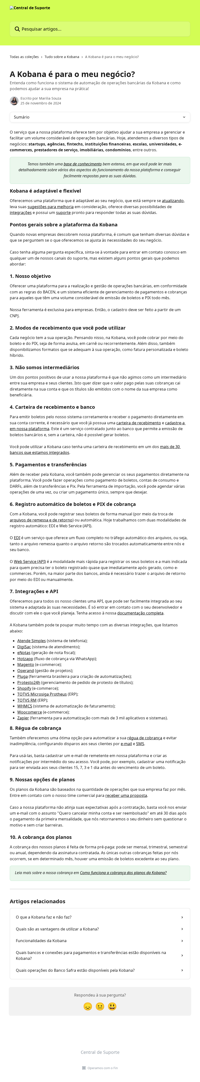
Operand (25, 670)
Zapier (23, 718)
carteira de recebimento (138, 423)
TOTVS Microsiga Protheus (42, 694)
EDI (17, 537)
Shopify (24, 688)
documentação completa (140, 613)
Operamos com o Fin (103, 1068)
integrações (21, 212)
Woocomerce (29, 712)
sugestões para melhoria (51, 206)
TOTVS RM (27, 700)
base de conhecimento (83, 164)
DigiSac (24, 646)
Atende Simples (31, 640)
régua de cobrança (144, 738)
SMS (140, 743)
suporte (63, 212)
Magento (25, 664)
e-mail (126, 743)
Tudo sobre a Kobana (62, 56)
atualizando (173, 200)
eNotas (23, 652)
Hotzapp (25, 658)
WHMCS (24, 706)
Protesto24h (28, 682)
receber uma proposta (126, 795)
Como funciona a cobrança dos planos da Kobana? (123, 872)
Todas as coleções (24, 56)
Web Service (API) (30, 561)
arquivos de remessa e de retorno (41, 520)
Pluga (22, 676)
